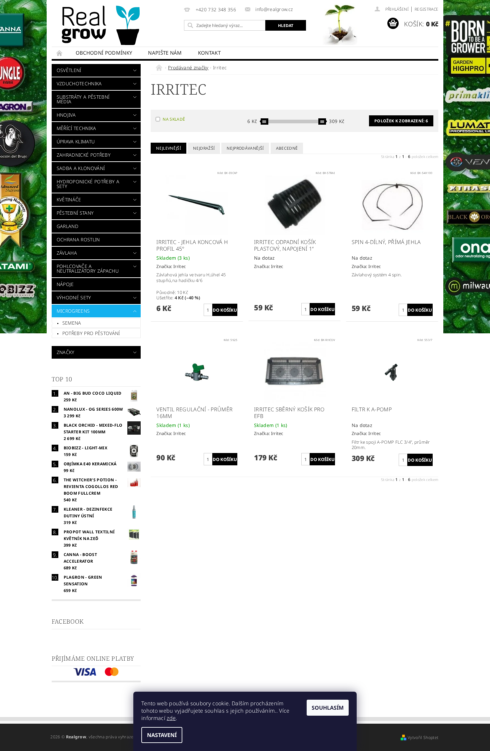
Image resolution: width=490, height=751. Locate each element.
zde (171, 718)
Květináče (69, 199)
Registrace (426, 9)
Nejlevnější (168, 148)
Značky (66, 352)
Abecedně (287, 148)
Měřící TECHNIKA (76, 128)
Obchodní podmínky (104, 52)
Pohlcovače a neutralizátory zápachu (88, 268)
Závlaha (67, 253)
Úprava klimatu (76, 141)
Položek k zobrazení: (401, 121)
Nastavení (162, 735)
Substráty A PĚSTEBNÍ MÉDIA (83, 99)
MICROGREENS (73, 311)
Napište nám (165, 52)
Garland (67, 226)
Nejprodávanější (245, 148)
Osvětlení (69, 70)
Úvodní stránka (60, 53)
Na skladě (174, 119)
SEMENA (71, 323)
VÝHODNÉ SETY (74, 297)
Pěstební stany (75, 213)
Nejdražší (204, 148)
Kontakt (209, 52)
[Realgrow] (102, 25)
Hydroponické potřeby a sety (88, 183)
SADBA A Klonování (81, 168)
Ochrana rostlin (78, 239)
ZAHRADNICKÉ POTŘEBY (84, 155)
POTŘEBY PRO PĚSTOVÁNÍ (91, 333)
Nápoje (65, 284)
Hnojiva (66, 115)
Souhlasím (328, 707)
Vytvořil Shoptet (423, 737)
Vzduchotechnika (79, 83)
